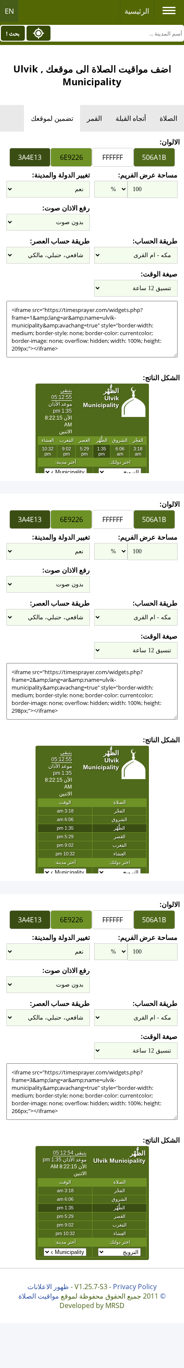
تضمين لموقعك (52, 118)
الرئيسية (137, 11)
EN (9, 11)
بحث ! (13, 33)
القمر (94, 118)
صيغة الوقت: (159, 274)
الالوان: (170, 142)
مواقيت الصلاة (38, 1296)
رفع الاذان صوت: (66, 208)
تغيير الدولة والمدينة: (61, 175)
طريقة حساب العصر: (60, 241)
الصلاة (168, 118)
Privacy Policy (135, 1286)
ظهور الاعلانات (48, 1286)
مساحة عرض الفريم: (148, 175)
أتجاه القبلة (131, 118)
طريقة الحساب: (155, 241)
